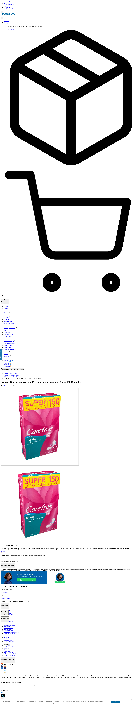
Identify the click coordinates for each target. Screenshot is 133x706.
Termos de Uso (7, 651)
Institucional (7, 2)
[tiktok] (2, 693)
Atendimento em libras (9, 8)
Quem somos (7, 626)
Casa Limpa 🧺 (7, 363)
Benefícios (6, 638)
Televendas (6, 616)
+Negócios (6, 648)
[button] (125, 701)
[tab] (40, 427)
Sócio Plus (6, 3)
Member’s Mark (8, 640)
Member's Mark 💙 (8, 360)
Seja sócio (6, 637)
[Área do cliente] (4, 22)
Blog (5, 6)
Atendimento (7, 7)
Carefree (6, 385)
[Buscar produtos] (2, 18)
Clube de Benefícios (9, 4)
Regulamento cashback (9, 633)
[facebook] (1, 693)
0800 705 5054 (6, 598)
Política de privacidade (9, 652)
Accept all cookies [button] (115, 701)
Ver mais (3, 551)
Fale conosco (7, 623)
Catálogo (6, 627)
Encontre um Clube (8, 630)
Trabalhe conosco (8, 629)
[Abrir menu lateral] (2, 12)
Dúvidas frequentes (8, 628)
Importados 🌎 (7, 364)
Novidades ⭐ (7, 358)
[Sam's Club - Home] (8, 14)
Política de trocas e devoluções (11, 632)
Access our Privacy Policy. (78, 703)
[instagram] (3, 693)
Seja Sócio (6, 21)
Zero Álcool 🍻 (7, 366)
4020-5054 (5, 592)
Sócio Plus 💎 (7, 361)
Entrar (13, 29)
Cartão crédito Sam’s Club (10, 621)
